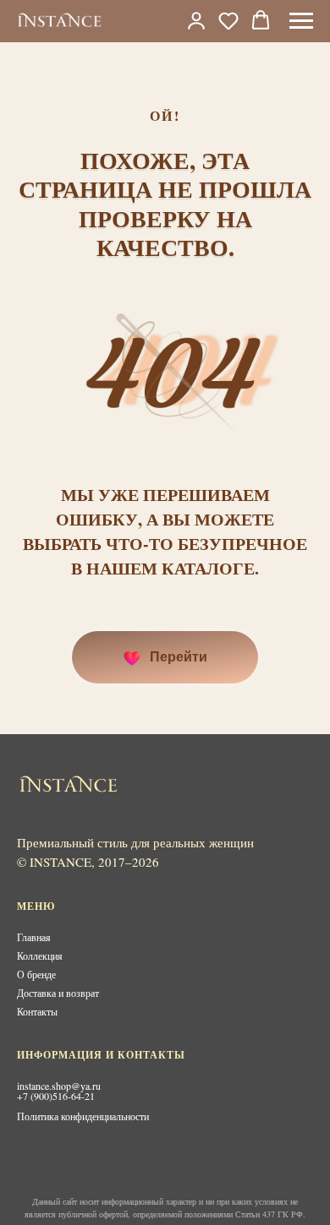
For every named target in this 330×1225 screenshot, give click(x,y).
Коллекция (40, 955)
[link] (196, 20)
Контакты (37, 1011)
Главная (34, 937)
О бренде (36, 974)
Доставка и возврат (58, 992)
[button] (228, 20)
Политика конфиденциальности (83, 1116)
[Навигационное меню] (301, 21)
